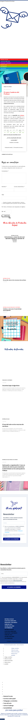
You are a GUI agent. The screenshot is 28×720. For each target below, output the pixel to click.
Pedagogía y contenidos (7, 380)
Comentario (5, 171)
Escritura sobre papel (10, 620)
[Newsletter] (14, 31)
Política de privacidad (17, 580)
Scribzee (22, 115)
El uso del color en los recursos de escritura (14, 280)
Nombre (4, 186)
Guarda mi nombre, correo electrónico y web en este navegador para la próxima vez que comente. (14, 203)
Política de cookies (14, 650)
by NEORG (13, 655)
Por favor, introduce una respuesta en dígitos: (13, 206)
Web (3, 194)
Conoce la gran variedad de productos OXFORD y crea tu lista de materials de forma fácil (12, 324)
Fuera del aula (8, 624)
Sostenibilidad (8, 627)
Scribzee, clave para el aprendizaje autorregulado (12, 309)
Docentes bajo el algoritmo (11, 385)
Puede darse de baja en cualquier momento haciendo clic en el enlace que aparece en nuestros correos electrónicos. (13, 582)
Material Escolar (5, 418)
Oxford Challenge (9, 626)
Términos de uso (14, 653)
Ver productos (12, 329)
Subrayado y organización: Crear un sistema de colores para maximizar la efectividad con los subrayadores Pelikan (13, 467)
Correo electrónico (19, 186)
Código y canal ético (15, 648)
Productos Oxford (14, 459)
